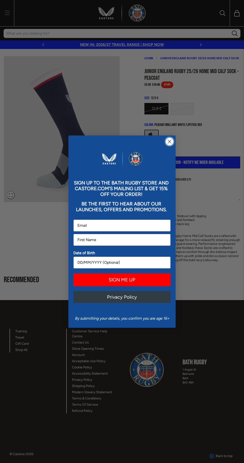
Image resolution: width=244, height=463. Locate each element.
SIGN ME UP (122, 280)
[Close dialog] (169, 141)
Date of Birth (84, 253)
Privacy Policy (122, 297)
